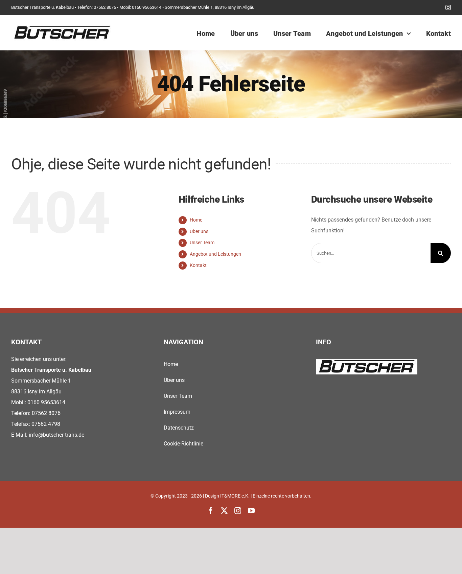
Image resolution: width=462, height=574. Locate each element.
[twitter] (224, 510)
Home (196, 220)
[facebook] (210, 510)
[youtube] (251, 510)
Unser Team (202, 242)
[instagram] (448, 7)
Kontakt (198, 265)
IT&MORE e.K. (235, 496)
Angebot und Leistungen (215, 254)
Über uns (199, 231)
